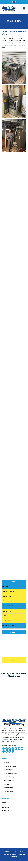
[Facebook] (13, 2)
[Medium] (3, 751)
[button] (24, 8)
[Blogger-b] (9, 751)
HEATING (5, 586)
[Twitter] (16, 748)
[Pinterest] (19, 748)
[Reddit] (22, 748)
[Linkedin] (13, 748)
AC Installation (8, 787)
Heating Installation (8, 591)
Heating (6, 762)
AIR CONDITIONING (8, 606)
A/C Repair (6, 616)
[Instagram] (15, 2)
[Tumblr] (6, 751)
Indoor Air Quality (9, 791)
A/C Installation (7, 611)
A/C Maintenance (8, 621)
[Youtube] (9, 748)
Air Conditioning (9, 777)
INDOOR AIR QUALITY (8, 626)
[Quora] (13, 751)
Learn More (14, 660)
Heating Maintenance (9, 601)
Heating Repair (7, 596)
